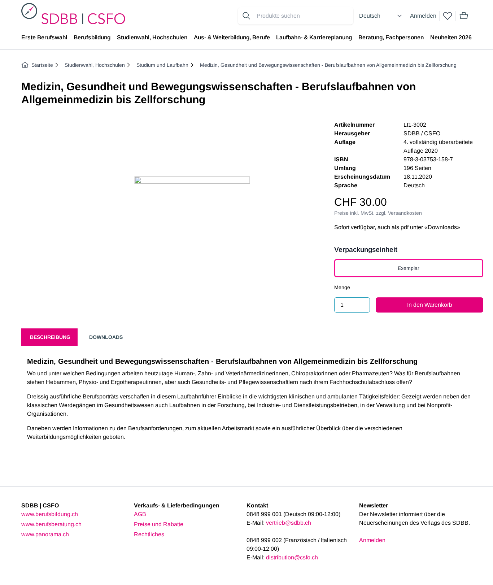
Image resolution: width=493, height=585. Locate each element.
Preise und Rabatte (158, 524)
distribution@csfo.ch (292, 557)
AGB (140, 514)
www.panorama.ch (45, 534)
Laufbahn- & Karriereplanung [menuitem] (314, 37)
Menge (342, 287)
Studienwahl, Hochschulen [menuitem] (152, 37)
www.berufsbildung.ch (49, 514)
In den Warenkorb (429, 305)
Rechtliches (149, 534)
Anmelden (423, 16)
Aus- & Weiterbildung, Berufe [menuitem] (232, 37)
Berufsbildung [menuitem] (92, 37)
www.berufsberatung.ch (51, 524)
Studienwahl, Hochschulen (95, 65)
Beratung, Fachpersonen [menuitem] (391, 37)
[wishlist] (447, 16)
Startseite (42, 65)
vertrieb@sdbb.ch (288, 523)
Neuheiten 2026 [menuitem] (451, 37)
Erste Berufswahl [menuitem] (44, 37)
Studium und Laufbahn (162, 65)
